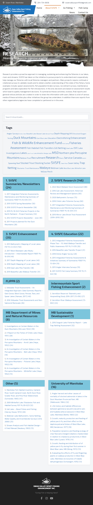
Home (39, 8)
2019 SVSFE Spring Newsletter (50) (21, 203)
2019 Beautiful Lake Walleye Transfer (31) (23, 272)
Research (52, 157)
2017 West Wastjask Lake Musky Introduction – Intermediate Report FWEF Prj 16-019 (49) (23, 253)
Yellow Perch (46, 171)
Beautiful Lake (31, 134)
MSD (55, 152)
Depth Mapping (61, 133)
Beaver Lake (41, 134)
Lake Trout (30, 153)
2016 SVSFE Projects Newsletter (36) (22, 207)
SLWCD (84, 158)
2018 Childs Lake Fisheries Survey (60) (67, 201)
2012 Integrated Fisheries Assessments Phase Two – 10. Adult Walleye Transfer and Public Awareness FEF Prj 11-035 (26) (68, 243)
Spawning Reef (14, 163)
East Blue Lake (42, 138)
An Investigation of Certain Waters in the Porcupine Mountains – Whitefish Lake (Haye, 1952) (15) (23, 371)
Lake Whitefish (38, 153)
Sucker (47, 163)
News (72, 12)
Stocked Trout (28, 163)
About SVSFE (51, 8)
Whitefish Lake (80, 168)
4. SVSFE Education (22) (67, 234)
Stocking (39, 163)
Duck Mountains (24, 137)
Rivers (61, 158)
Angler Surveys (13, 133)
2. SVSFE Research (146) (67, 180)
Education (52, 138)
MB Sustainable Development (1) (62, 314)
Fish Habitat (33, 147)
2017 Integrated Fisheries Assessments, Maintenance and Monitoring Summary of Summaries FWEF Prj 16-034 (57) (22, 197)
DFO (71, 133)
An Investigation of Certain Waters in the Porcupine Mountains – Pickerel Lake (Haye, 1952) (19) (23, 361)
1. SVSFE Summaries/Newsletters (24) (23, 184)
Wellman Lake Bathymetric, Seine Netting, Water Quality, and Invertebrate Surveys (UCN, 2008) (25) (23, 419)
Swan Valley (73, 163)
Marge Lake (47, 153)
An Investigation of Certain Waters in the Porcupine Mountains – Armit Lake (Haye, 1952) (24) (22, 342)
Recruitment (38, 157)
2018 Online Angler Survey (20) (64, 254)
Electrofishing (63, 138)
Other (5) (12, 383)
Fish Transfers (47, 148)
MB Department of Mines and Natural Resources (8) (23, 316)
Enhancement (78, 137)
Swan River (64, 163)
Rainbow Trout (25, 158)
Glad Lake (69, 148)
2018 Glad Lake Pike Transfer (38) (20, 268)
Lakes (23, 152)
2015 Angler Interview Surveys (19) (66, 267)
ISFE (76, 148)
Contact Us (83, 12)
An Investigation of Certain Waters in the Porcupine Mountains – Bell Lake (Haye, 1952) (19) (23, 352)
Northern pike (66, 152)
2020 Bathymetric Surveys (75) (64, 197)
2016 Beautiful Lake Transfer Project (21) (68, 250)
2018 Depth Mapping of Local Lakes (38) (23, 264)
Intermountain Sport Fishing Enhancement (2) (68, 285)
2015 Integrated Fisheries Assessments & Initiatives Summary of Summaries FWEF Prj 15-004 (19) (68, 260)
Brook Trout (50, 134)
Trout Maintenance (32, 168)
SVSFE (56, 163)
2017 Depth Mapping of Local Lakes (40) (23, 260)
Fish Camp (83, 8)
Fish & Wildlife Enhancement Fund (37, 143)
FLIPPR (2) (13, 281)
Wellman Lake (57, 168)
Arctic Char (22, 133)
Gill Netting (60, 148)
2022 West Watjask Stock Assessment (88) (69, 187)
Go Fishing (67, 8)
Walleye (44, 167)
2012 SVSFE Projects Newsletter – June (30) (24, 218)
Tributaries (20, 168)
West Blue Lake (69, 168)
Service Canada (73, 157)
